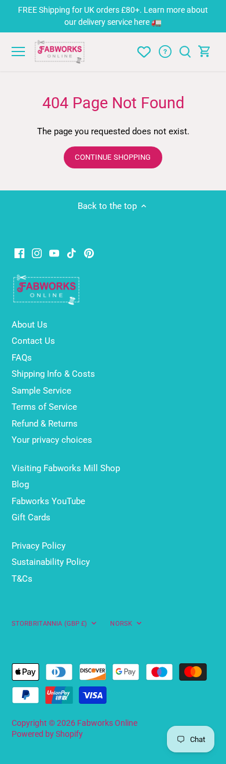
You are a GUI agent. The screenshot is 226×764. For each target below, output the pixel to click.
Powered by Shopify (47, 734)
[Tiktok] (71, 253)
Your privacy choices (52, 440)
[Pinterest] (89, 253)
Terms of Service (44, 407)
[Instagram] (37, 253)
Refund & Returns (45, 423)
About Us (30, 324)
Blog (20, 484)
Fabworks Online (107, 723)
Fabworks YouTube (48, 501)
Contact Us (33, 341)
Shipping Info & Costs (53, 374)
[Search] (185, 52)
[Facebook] (19, 253)
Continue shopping (113, 157)
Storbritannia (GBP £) (49, 623)
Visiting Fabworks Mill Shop (66, 468)
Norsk (121, 623)
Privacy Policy (38, 546)
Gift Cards (31, 517)
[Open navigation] (18, 51)
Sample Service (41, 390)
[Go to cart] (205, 52)
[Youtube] (54, 253)
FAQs (22, 357)
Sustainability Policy (51, 562)
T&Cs (22, 579)
